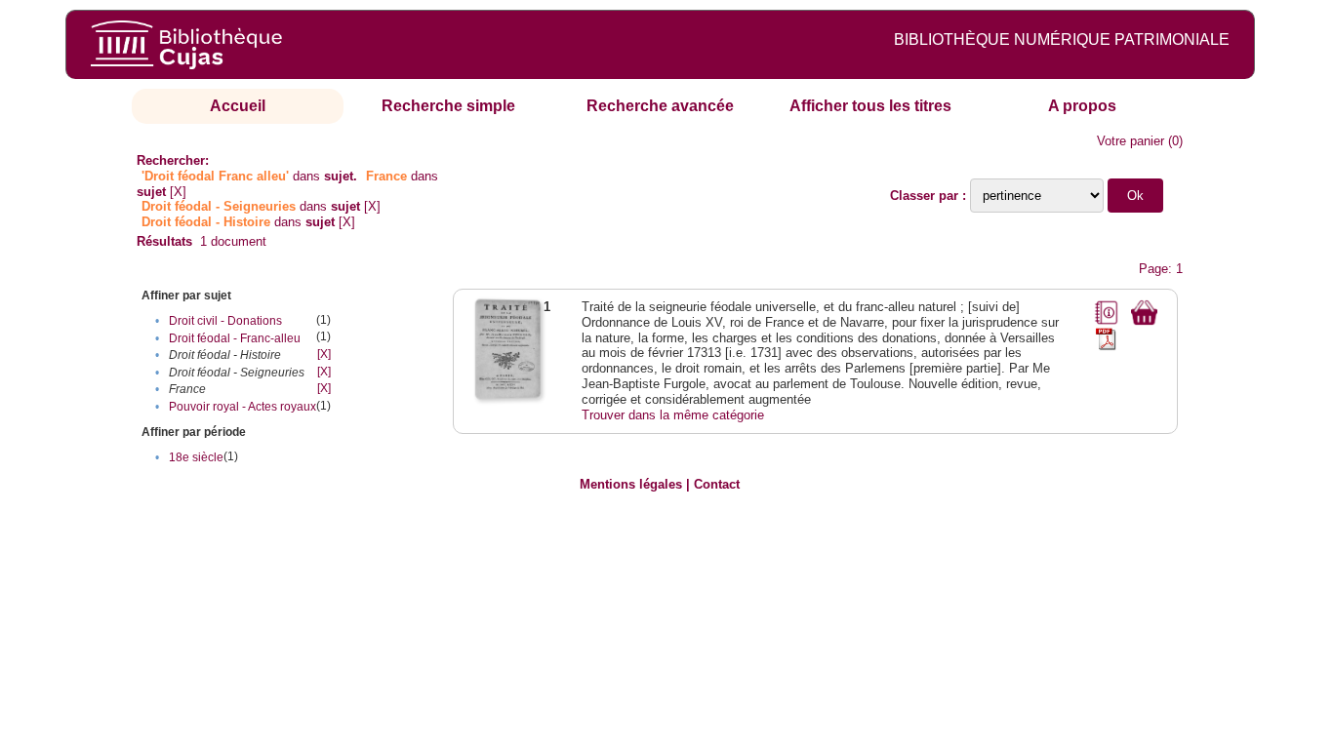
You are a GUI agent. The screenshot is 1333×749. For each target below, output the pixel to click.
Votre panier (1130, 141)
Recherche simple (448, 106)
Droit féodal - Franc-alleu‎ (235, 338)
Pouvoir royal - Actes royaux (242, 407)
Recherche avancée (660, 106)
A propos (1082, 106)
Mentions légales (631, 484)
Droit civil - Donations (225, 321)
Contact (717, 484)
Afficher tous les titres (870, 106)
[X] (178, 191)
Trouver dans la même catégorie (673, 415)
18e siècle (196, 457)
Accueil (237, 106)
